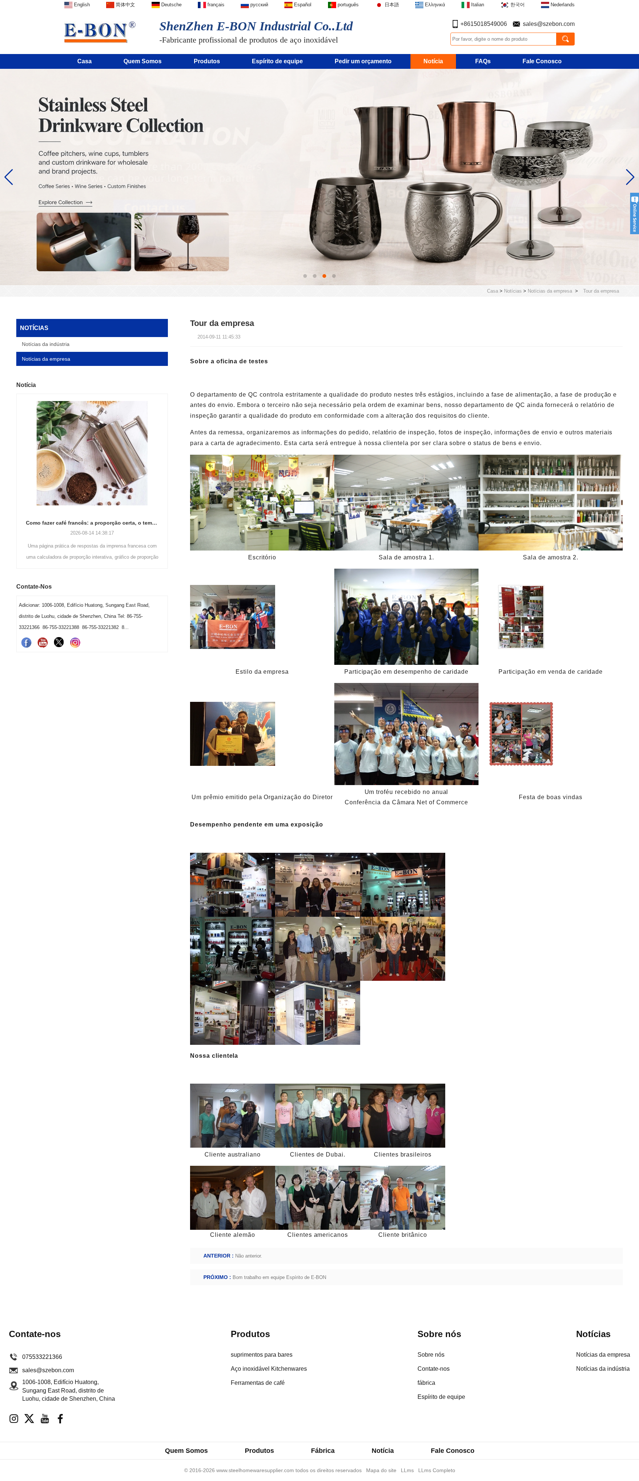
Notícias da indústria (46, 344)
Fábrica (323, 1450)
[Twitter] (58, 642)
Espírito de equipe (277, 61)
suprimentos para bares (262, 1355)
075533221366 (42, 1357)
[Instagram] (75, 642)
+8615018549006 (483, 24)
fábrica (426, 1383)
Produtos (207, 61)
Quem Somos (143, 61)
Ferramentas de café (258, 1383)
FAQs (483, 61)
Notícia (433, 61)
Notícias (513, 291)
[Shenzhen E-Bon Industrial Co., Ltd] (104, 31)
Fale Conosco (542, 61)
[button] (305, 276)
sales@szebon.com (549, 24)
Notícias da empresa (550, 291)
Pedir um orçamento (363, 61)
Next (165, 468)
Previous (19, 468)
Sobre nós (430, 1355)
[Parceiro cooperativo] (319, 176)
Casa (84, 61)
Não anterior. (248, 1256)
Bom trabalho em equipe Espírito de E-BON (279, 1277)
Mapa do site (381, 1470)
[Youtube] (42, 642)
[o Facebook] (26, 642)
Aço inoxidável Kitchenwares (269, 1369)
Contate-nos (433, 1369)
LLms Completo (436, 1470)
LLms (407, 1470)
